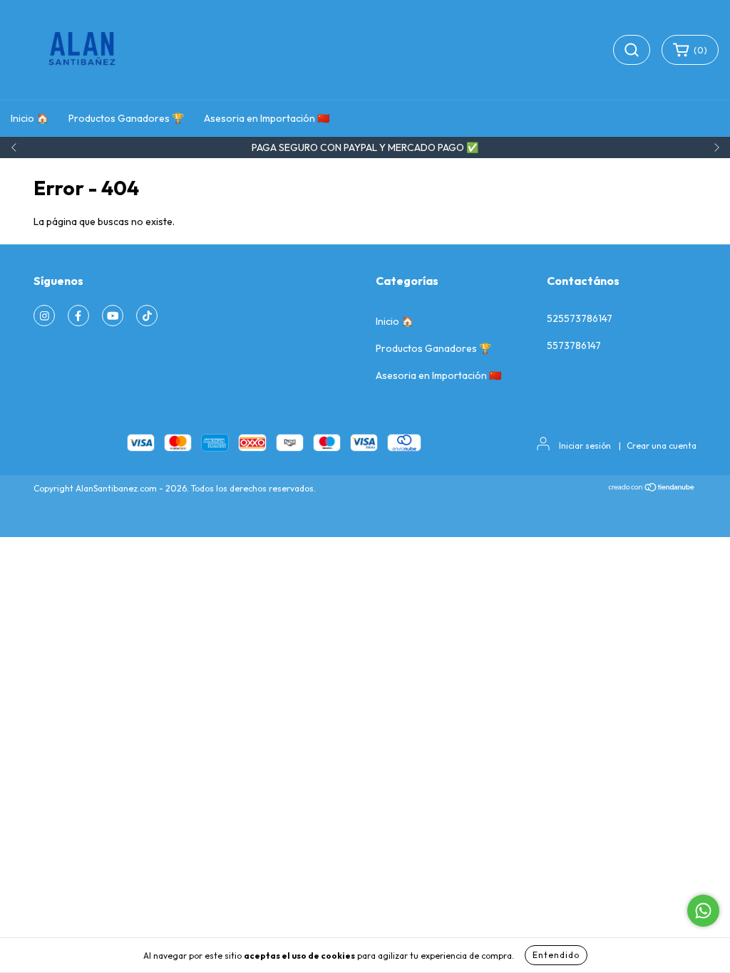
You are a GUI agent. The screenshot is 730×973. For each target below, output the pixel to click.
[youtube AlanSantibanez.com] (112, 315)
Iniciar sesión (585, 445)
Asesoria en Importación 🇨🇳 (266, 118)
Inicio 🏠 (29, 118)
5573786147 (574, 345)
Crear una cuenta (661, 445)
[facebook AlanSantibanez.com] (78, 315)
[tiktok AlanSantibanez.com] (147, 315)
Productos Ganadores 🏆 (126, 118)
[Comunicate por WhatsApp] (703, 911)
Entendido (556, 954)
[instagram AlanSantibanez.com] (44, 315)
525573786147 (579, 318)
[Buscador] (631, 50)
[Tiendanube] (651, 489)
